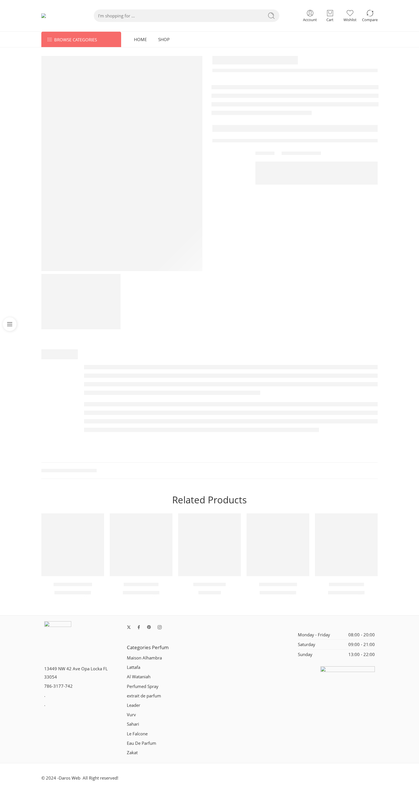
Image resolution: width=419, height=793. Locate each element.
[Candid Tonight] (209, 544)
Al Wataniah (138, 676)
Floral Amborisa (141, 584)
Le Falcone (137, 733)
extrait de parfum (144, 696)
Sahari (133, 724)
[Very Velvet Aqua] (278, 544)
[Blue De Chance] (346, 544)
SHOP (164, 39)
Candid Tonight (209, 584)
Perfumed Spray (142, 686)
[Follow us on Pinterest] (149, 627)
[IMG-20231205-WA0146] (81, 301)
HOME (140, 39)
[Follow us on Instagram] (159, 627)
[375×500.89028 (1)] (121, 163)
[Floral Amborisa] (141, 544)
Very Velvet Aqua (278, 584)
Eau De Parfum (141, 743)
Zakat (132, 752)
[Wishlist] (97, 520)
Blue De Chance (346, 584)
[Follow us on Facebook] (139, 627)
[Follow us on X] (129, 627)
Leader (133, 705)
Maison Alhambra (144, 658)
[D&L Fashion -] (56, 15)
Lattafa (133, 667)
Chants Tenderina (73, 584)
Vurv (131, 714)
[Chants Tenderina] (72, 544)
